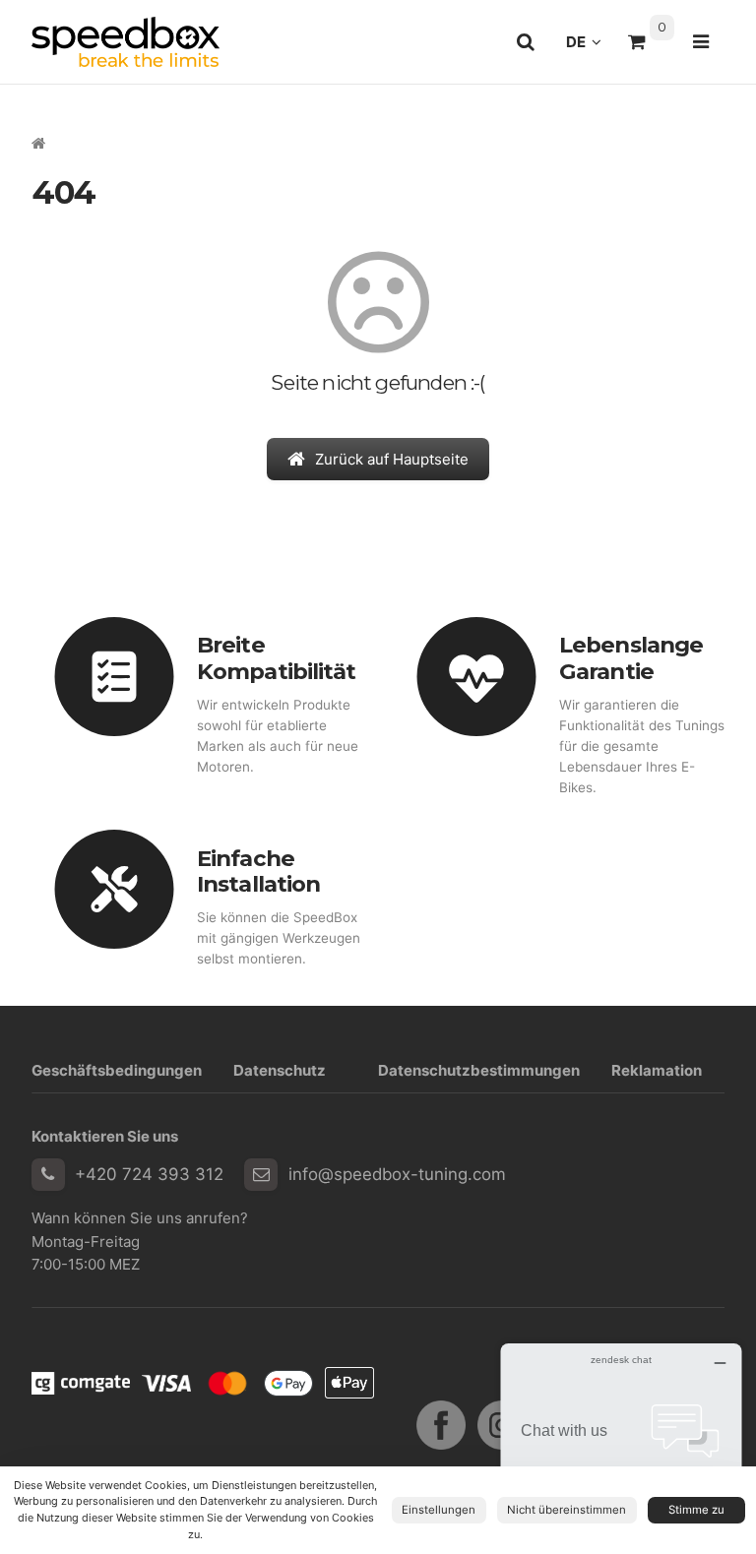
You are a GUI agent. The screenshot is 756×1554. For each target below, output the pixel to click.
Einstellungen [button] (438, 1510)
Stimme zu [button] (696, 1510)
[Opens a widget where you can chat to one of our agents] (621, 1441)
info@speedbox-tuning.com (397, 1174)
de (589, 47)
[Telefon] (48, 1175)
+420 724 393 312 (149, 1174)
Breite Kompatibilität (276, 658)
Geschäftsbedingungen (117, 1070)
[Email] (261, 1175)
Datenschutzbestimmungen (479, 1070)
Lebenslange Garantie (631, 658)
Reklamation (656, 1070)
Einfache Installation (258, 871)
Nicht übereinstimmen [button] (566, 1510)
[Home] (126, 42)
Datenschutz (279, 1070)
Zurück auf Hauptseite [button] (392, 459)
